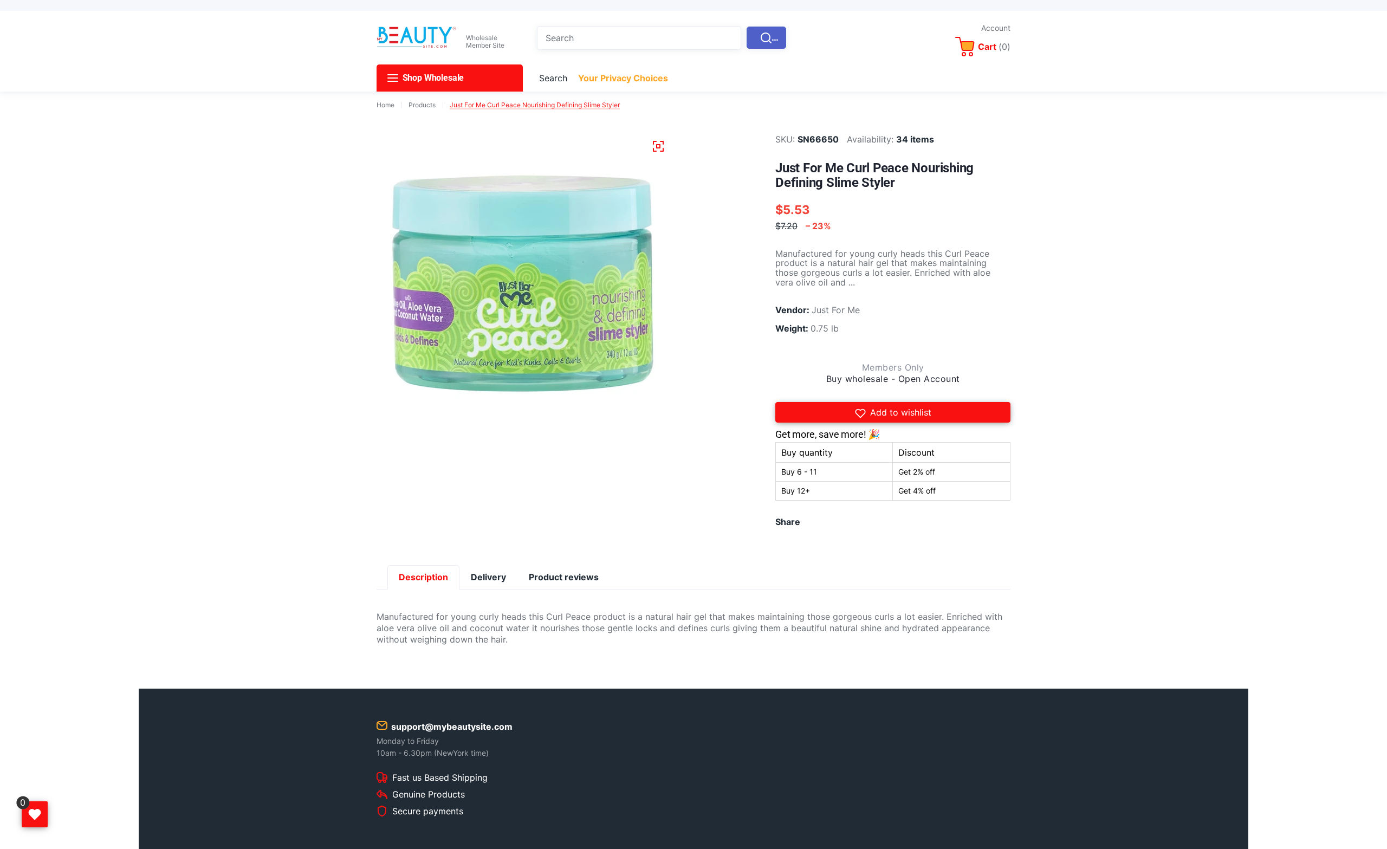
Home (385, 105)
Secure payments (427, 811)
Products (422, 105)
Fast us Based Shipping (440, 778)
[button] (892, 412)
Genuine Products (428, 795)
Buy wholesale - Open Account (893, 378)
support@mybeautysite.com (452, 726)
